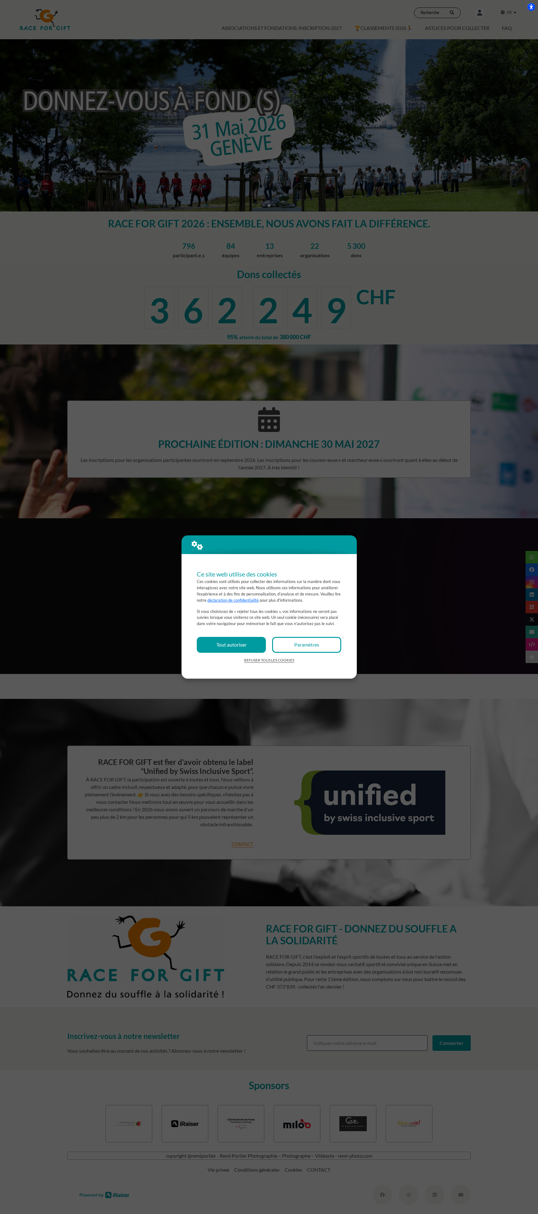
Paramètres (306, 644)
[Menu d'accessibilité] (531, 7)
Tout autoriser (231, 644)
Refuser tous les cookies (269, 660)
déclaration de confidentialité (233, 600)
